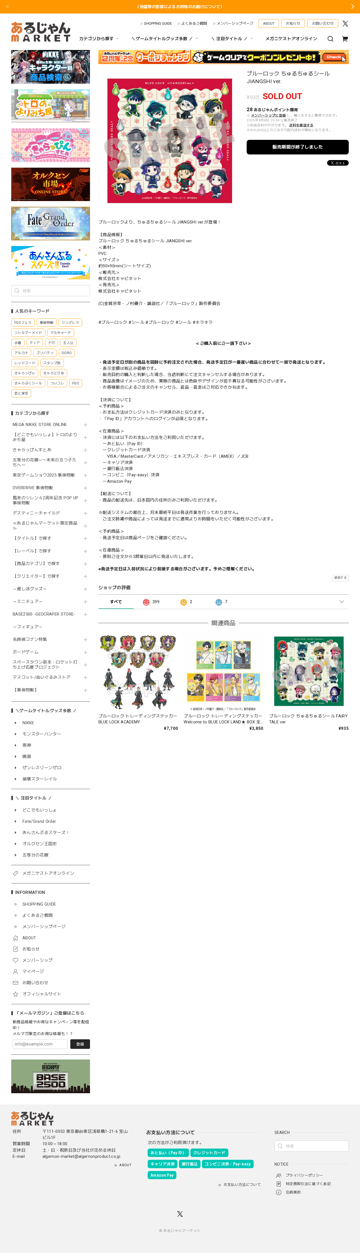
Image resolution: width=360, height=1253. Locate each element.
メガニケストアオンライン (291, 38)
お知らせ (293, 23)
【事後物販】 (26, 690)
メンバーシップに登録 (268, 115)
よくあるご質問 (194, 23)
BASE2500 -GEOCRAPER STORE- (44, 614)
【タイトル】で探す (32, 538)
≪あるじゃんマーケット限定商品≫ (45, 526)
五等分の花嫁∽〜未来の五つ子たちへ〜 (44, 463)
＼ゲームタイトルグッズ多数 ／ (162, 38)
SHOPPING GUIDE (158, 23)
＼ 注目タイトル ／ (229, 38)
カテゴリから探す (96, 38)
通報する (340, 578)
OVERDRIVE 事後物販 (33, 488)
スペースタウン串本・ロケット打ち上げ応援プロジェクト (45, 665)
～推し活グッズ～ (30, 589)
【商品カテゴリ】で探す (36, 563)
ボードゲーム (26, 652)
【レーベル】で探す (32, 551)
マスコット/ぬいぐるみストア (42, 677)
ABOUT (268, 23)
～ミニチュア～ (28, 601)
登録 (80, 1044)
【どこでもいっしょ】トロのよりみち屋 (45, 437)
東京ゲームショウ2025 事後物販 (46, 475)
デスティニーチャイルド (36, 513)
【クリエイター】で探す (36, 576)
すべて (116, 602)
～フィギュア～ (28, 627)
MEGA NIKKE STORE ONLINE (40, 424)
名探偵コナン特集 (30, 639)
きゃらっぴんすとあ (32, 450)
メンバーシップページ (235, 23)
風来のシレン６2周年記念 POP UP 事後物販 (45, 500)
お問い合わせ (323, 23)
